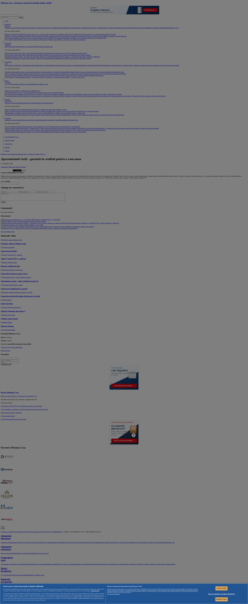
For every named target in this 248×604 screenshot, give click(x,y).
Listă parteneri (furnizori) (113, 594)
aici (65, 596)
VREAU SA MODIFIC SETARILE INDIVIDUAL (221, 594)
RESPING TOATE (221, 599)
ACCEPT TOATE (222, 588)
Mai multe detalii (95, 590)
